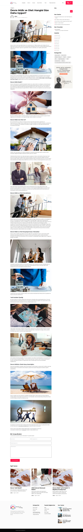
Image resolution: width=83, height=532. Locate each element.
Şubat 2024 (57, 45)
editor (15, 16)
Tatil (45, 2)
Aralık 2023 (57, 46)
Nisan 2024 (57, 41)
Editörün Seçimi (58, 57)
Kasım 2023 (57, 48)
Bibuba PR (23, 530)
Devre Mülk (39, 2)
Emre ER (19, 530)
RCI (55, 58)
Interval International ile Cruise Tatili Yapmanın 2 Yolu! (63, 17)
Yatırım (28, 2)
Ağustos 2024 (57, 35)
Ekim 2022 (57, 50)
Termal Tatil (57, 60)
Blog (45, 507)
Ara (55, 8)
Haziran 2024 (57, 38)
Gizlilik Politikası (47, 513)
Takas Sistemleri (52, 2)
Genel (12, 8)
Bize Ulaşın (68, 3)
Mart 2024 (57, 43)
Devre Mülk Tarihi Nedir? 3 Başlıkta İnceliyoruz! (61, 488)
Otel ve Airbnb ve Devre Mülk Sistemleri (62, 24)
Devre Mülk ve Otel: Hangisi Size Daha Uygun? (63, 21)
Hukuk (33, 2)
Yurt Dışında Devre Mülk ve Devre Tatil (62, 62)
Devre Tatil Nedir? (16, 488)
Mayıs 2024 (57, 40)
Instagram (24, 429)
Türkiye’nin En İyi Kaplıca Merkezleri (61, 30)
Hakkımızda (46, 509)
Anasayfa (23, 2)
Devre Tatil (64, 55)
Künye (45, 510)
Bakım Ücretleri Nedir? (59, 22)
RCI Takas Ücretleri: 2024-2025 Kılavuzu (62, 19)
